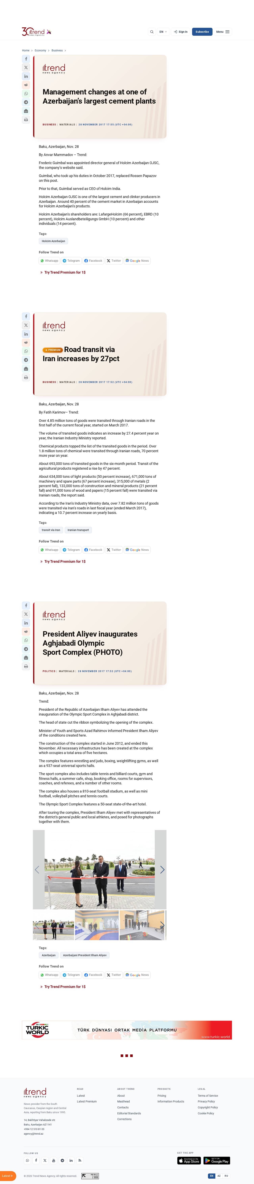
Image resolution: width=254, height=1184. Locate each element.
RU (226, 1175)
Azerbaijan (49, 955)
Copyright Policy (208, 1107)
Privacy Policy (206, 1101)
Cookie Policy (206, 1113)
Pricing (162, 1095)
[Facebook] (36, 1160)
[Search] (152, 32)
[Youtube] (53, 1160)
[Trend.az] (36, 31)
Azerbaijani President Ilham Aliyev (85, 955)
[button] (26, 59)
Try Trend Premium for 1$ (65, 272)
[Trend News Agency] (35, 1093)
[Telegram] (62, 1160)
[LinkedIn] (71, 1160)
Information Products (171, 1101)
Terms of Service (208, 1095)
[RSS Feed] (79, 1160)
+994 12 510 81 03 (34, 1129)
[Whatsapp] (27, 1160)
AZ (219, 1175)
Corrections (124, 1119)
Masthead (123, 1101)
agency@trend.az (33, 1133)
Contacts (123, 1107)
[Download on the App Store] (189, 1161)
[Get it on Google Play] (216, 1161)
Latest (81, 1095)
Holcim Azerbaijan (53, 241)
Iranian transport (78, 530)
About (121, 1095)
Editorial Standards (129, 1113)
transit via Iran (51, 530)
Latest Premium (87, 1101)
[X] (44, 1160)
